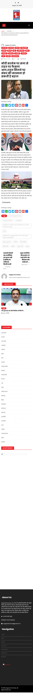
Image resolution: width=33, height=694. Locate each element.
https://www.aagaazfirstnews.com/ (19, 277)
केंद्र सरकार (23, 242)
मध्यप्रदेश (4, 53)
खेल (2, 358)
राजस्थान (24, 53)
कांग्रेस (15, 242)
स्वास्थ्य (3, 442)
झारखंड (4, 50)
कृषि (2, 354)
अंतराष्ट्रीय (3, 333)
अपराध (3, 337)
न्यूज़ (14, 50)
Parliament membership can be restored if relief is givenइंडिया (15, 236)
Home (2, 31)
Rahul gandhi (7, 242)
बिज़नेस (3, 396)
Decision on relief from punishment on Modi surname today (16, 226)
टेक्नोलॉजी (4, 375)
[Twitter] (18, 3)
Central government (15, 216)
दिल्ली (9, 50)
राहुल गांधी (20, 246)
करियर (3, 349)
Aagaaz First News (10, 45)
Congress (18, 220)
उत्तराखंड (11, 48)
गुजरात (17, 48)
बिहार (27, 50)
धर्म (2, 383)
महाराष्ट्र (11, 53)
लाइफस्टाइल (15, 56)
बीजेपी (12, 246)
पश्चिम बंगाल (21, 50)
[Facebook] (15, 3)
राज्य (3, 56)
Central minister (8, 220)
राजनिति (17, 53)
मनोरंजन (3, 408)
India (4, 231)
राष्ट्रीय (8, 56)
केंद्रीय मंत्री (5, 246)
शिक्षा (2, 438)
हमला (27, 246)
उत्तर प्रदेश (4, 48)
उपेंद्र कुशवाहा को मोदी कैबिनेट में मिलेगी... (12, 311)
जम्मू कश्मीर (24, 48)
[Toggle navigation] (4, 25)
